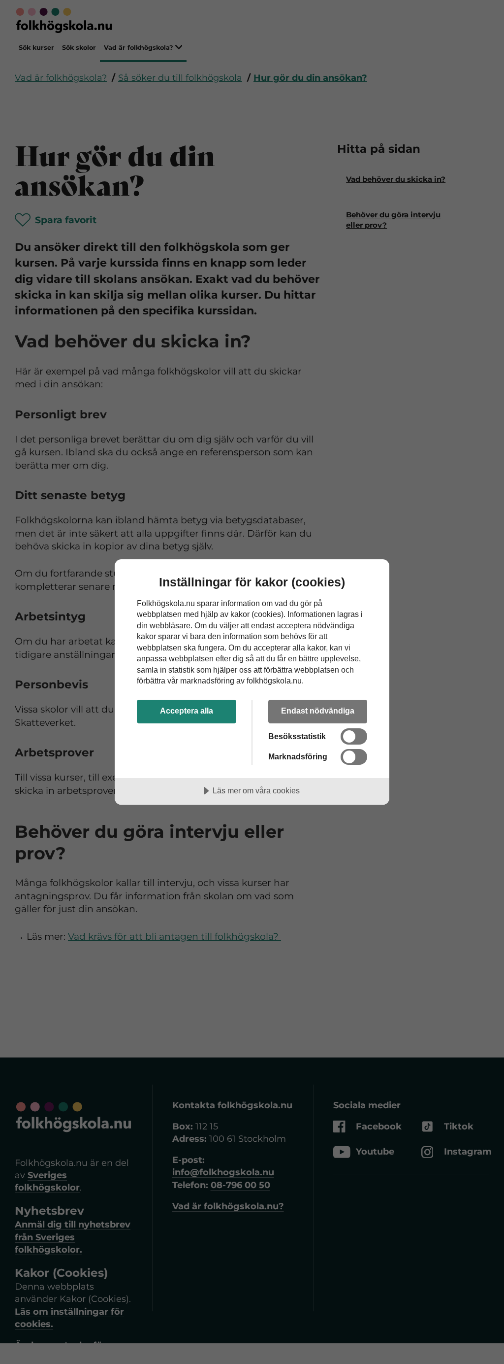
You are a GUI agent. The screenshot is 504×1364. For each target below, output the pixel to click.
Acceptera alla (186, 710)
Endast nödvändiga (317, 710)
